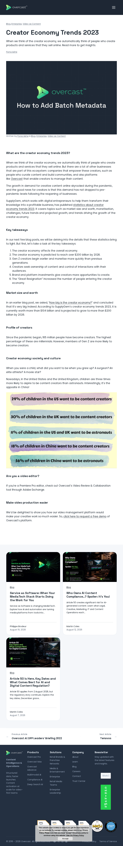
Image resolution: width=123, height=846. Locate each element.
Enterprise (16, 23)
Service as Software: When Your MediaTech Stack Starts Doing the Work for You (32, 596)
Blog (8, 23)
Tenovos (105, 738)
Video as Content (32, 23)
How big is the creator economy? (70, 302)
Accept (65, 838)
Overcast (17, 179)
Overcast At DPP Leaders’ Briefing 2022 (37, 738)
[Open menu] (114, 7)
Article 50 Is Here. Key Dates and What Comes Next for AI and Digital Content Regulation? (33, 682)
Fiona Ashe (11, 51)
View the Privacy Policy (75, 835)
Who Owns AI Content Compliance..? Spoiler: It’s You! (88, 594)
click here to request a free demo (84, 516)
